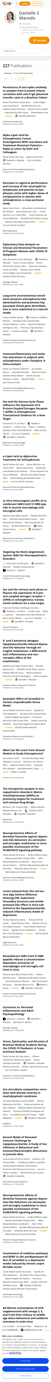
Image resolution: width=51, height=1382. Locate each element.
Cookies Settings (25, 1375)
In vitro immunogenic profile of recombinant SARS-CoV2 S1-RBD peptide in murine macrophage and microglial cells (25, 506)
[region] (25, 1356)
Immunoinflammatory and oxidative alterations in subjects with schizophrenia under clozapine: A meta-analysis (24, 359)
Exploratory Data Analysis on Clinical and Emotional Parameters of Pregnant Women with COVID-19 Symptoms (25, 249)
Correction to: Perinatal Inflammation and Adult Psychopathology (18, 1010)
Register (37, 4)
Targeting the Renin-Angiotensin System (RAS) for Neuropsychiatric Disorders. (25, 555)
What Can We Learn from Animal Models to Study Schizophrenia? (24, 751)
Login (24, 4)
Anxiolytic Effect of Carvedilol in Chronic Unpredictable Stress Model (23, 702)
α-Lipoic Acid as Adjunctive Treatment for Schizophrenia (21, 458)
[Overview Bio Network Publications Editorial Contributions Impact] (25, 51)
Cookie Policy (15, 1353)
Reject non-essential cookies (25, 1369)
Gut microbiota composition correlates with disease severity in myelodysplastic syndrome (25, 1093)
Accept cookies (25, 1361)
